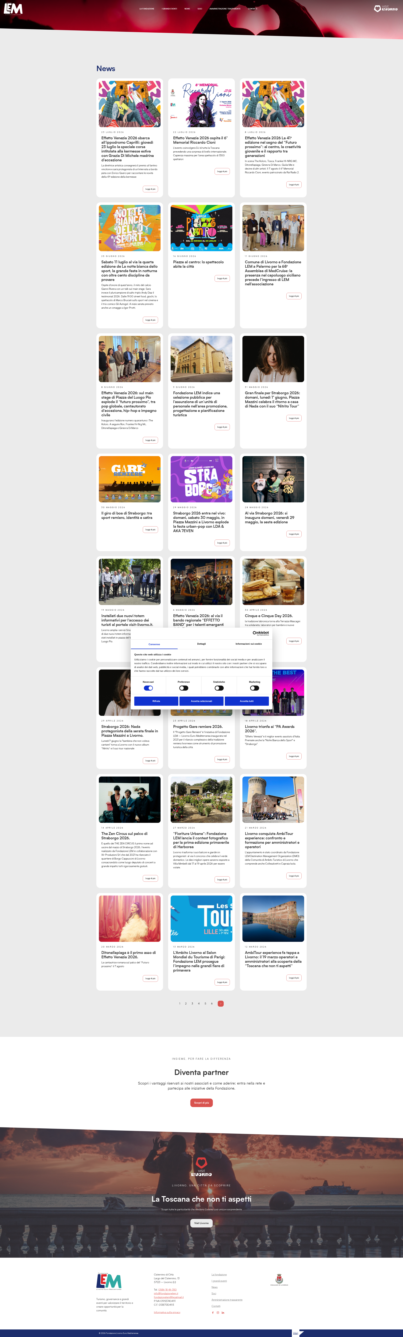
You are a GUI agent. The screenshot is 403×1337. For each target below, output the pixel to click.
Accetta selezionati (201, 701)
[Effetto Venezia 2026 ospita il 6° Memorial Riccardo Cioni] (201, 104)
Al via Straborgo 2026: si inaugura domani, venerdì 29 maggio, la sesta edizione (269, 518)
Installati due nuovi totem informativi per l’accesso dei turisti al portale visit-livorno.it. (127, 620)
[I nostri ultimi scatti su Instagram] (218, 1312)
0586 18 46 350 (167, 1290)
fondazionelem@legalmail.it (169, 1297)
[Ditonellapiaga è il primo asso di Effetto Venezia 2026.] (130, 919)
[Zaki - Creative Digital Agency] (298, 1333)
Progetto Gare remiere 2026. (198, 727)
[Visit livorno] (386, 8)
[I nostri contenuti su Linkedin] (223, 1312)
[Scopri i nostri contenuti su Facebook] (213, 1312)
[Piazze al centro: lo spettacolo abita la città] (201, 228)
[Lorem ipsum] (115, 1281)
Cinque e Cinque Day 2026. (269, 616)
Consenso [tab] (154, 644)
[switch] (183, 688)
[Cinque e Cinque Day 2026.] (273, 582)
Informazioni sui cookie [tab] (249, 643)
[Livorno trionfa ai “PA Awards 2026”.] (273, 693)
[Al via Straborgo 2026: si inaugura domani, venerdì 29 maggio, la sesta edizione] (273, 479)
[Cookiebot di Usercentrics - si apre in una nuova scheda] (255, 633)
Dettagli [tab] (201, 643)
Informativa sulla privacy (167, 1312)
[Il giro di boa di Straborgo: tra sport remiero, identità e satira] (130, 479)
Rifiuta (156, 701)
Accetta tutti (246, 701)
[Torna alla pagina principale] (13, 9)
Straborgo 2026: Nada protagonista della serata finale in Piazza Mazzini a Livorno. (129, 731)
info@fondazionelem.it (166, 1293)
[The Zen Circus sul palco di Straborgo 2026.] (130, 800)
